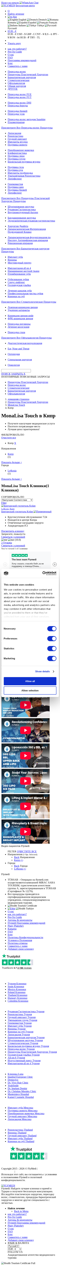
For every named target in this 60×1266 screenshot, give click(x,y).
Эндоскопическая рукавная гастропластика (31, 220)
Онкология (14, 365)
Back (16, 857)
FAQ (10, 57)
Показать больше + (11, 462)
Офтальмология (16, 83)
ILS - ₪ (48, 34)
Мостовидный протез (19, 262)
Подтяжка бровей (17, 190)
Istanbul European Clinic (20, 1077)
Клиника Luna (15, 1074)
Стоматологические (18, 80)
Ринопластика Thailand (20, 1129)
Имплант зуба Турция (20, 1026)
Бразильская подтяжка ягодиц (24, 161)
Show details (42, 671)
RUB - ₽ (24, 37)
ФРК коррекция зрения (20, 318)
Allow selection (30, 690)
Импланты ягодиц (18, 141)
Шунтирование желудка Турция (25, 1040)
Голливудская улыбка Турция (24, 1054)
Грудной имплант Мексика (22, 1116)
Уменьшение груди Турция (22, 1020)
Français (52, 22)
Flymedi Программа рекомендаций (26, 923)
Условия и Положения (20, 940)
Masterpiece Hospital (18, 1094)
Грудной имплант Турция (22, 1017)
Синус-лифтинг (16, 282)
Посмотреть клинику (12, 531)
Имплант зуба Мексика (20, 1107)
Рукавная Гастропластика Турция (26, 1011)
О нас (11, 54)
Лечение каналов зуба (20, 290)
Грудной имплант (17, 139)
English (22, 19)
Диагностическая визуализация (25, 343)
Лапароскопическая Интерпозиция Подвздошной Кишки (27, 230)
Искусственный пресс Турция (24, 1060)
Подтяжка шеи (16, 187)
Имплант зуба (15, 257)
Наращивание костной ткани (23, 271)
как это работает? (17, 48)
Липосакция (14, 133)
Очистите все (8, 437)
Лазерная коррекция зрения (23, 307)
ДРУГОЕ (13, 89)
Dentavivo (13, 1079)
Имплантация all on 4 (19, 268)
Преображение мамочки (21, 150)
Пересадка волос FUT (20, 97)
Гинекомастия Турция (20, 1023)
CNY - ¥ (39, 34)
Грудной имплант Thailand (22, 1135)
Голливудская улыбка (19, 285)
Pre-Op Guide (15, 51)
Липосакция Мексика (19, 1119)
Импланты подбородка (20, 173)
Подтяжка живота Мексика (22, 1110)
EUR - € (12, 31)
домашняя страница (18, 399)
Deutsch (42, 19)
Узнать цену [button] (14, 43)
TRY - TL (35, 37)
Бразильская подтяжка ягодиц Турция (28, 1046)
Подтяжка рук (15, 170)
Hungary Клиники (17, 998)
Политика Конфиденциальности (25, 937)
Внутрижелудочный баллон (23, 212)
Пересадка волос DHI (19, 102)
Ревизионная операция (20, 243)
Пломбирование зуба (19, 274)
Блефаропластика (17, 153)
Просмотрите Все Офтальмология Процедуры (26, 337)
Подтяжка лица (16, 156)
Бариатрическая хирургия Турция (26, 1037)
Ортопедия (14, 354)
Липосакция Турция (19, 1034)
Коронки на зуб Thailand (21, 1141)
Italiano (22, 25)
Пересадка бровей (17, 111)
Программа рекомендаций (22, 60)
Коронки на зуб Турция (20, 1031)
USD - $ (21, 34)
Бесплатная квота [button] (25, 5)
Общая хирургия (17, 86)
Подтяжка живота (17, 144)
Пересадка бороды (18, 105)
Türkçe (40, 25)
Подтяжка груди (16, 158)
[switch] (51, 638)
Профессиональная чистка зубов (25, 293)
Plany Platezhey (16, 925)
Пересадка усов (16, 114)
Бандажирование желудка (22, 217)
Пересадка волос (17, 71)
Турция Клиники (17, 983)
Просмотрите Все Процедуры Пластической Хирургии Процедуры (25, 200)
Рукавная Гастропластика (22, 209)
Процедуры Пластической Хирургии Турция (32, 1052)
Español (32, 22)
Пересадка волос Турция (21, 1049)
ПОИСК (6, 373)
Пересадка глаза (16, 332)
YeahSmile (13, 1085)
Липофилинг (15, 178)
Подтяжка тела (16, 167)
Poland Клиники (16, 992)
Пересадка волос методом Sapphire (26, 119)
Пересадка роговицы (19, 324)
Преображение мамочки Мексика (26, 1113)
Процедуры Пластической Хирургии (28, 74)
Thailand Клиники (17, 995)
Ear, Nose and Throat (18, 348)
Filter (4, 503)
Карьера (12, 928)
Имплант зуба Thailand (20, 1138)
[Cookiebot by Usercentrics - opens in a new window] (42, 573)
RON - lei (15, 37)
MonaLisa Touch (16, 405)
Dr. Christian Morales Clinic (22, 1091)
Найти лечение (16, 14)
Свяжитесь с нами (18, 66)
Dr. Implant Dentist (17, 1088)
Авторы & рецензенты (20, 920)
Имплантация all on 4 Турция (24, 1063)
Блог (10, 63)
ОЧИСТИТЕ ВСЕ (27, 851)
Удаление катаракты (19, 310)
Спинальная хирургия (20, 359)
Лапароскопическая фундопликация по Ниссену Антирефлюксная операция (29, 239)
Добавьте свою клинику (21, 949)
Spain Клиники (16, 986)
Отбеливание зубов (18, 279)
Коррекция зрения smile (20, 315)
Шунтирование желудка (21, 206)
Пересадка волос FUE (20, 94)
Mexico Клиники (17, 989)
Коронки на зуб (16, 296)
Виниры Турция (16, 1028)
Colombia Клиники (18, 1001)
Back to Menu (21, 1211)
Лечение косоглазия (18, 326)
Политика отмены (18, 943)
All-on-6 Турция (16, 1057)
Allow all (30, 681)
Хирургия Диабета (18, 226)
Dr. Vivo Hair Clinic (18, 1082)
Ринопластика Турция (20, 1014)
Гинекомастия (15, 184)
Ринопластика (15, 136)
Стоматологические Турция (23, 1043)
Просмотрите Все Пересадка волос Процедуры (27, 127)
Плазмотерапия (16, 122)
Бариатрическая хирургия (22, 77)
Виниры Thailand (17, 1132)
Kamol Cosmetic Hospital (21, 1097)
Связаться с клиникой (13, 537)
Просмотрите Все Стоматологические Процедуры (28, 301)
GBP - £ (30, 34)
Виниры (12, 259)
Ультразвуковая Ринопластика (24, 175)
